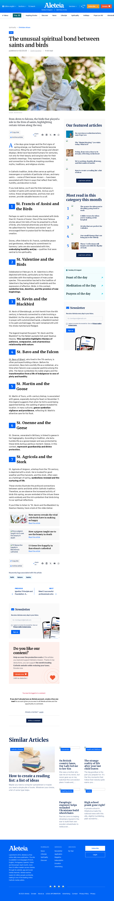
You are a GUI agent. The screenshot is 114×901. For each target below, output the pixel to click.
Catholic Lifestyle (17, 749)
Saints (28, 577)
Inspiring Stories (31, 15)
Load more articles (84, 181)
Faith (12, 577)
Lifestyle (64, 15)
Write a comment (34, 720)
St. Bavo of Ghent (17, 359)
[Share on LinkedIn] (46, 135)
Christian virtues (24, 27)
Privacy (92, 894)
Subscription (59, 860)
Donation (58, 863)
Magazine (58, 857)
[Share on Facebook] (42, 135)
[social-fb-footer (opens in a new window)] (55, 887)
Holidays (86, 15)
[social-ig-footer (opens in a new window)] (63, 887)
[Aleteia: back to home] (54, 5)
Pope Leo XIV (98, 15)
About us (41, 894)
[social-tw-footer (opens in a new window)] (59, 887)
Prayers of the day (78, 293)
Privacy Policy (84, 894)
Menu (6, 15)
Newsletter (58, 851)
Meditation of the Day (81, 285)
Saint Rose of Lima (61, 10)
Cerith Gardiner (36, 51)
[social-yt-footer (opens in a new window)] (51, 887)
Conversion (65, 749)
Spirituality (75, 15)
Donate (105, 6)
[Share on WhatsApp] (58, 135)
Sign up (15, 632)
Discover (45, 15)
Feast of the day (76, 277)
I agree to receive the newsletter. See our (25, 626)
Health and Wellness (94, 749)
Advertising (58, 867)
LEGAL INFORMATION (53, 894)
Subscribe (91, 6)
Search (32, 6)
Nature (20, 577)
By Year (71, 851)
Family (89, 791)
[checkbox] (11, 625)
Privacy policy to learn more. (22, 627)
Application (58, 854)
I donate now (19, 674)
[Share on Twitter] (50, 135)
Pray (15, 15)
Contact (75, 894)
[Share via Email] (54, 135)
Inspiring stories (66, 791)
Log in (84, 6)
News (54, 15)
